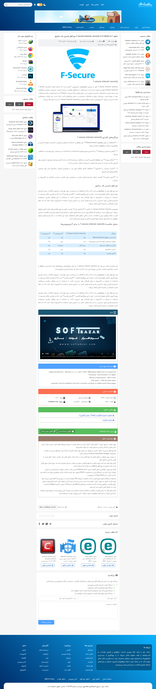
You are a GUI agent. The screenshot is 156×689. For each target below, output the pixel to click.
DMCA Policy (67, 27)
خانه (102, 4)
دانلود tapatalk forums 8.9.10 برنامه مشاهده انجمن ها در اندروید (133, 55)
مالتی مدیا (89, 654)
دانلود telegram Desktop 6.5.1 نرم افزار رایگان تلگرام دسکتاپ (134, 41)
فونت (81, 4)
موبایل (112, 27)
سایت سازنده (107, 420)
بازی (87, 4)
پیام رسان (44, 662)
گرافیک (23, 658)
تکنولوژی (23, 669)
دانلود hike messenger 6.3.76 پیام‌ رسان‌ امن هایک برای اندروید (134, 76)
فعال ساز (68, 669)
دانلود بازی (96, 678)
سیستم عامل (124, 27)
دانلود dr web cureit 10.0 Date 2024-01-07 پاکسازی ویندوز (17, 150)
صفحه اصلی (146, 27)
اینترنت (90, 662)
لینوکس (45, 654)
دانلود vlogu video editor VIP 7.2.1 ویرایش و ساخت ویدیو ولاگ (16, 130)
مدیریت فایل (43, 666)
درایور (24, 650)
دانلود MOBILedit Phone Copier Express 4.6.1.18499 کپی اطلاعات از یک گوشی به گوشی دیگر (19, 157)
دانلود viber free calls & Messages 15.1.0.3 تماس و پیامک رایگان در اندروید (21, 136)
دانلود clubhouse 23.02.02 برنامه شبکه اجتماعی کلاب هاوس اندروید (137, 82)
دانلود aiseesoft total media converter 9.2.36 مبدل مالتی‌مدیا (16, 123)
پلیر (47, 658)
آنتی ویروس (112, 507)
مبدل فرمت (89, 658)
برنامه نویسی (66, 654)
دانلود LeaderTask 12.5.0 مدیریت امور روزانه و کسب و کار (16, 164)
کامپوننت (23, 654)
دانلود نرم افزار (85, 678)
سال (127, 152)
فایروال (23, 666)
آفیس (68, 650)
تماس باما (95, 4)
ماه (137, 152)
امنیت (91, 27)
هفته (146, 152)
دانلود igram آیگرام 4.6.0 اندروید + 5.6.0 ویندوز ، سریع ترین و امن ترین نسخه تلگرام (136, 62)
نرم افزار (101, 27)
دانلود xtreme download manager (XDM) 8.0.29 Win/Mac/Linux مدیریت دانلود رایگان (21, 143)
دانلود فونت (80, 27)
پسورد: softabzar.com (55, 401)
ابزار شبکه (89, 666)
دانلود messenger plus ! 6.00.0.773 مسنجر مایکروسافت (134, 48)
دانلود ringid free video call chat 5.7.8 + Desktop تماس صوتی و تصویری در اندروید (136, 69)
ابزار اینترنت (89, 669)
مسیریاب (45, 669)
